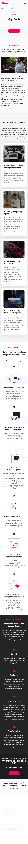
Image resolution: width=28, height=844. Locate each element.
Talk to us (14, 773)
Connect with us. (14, 31)
